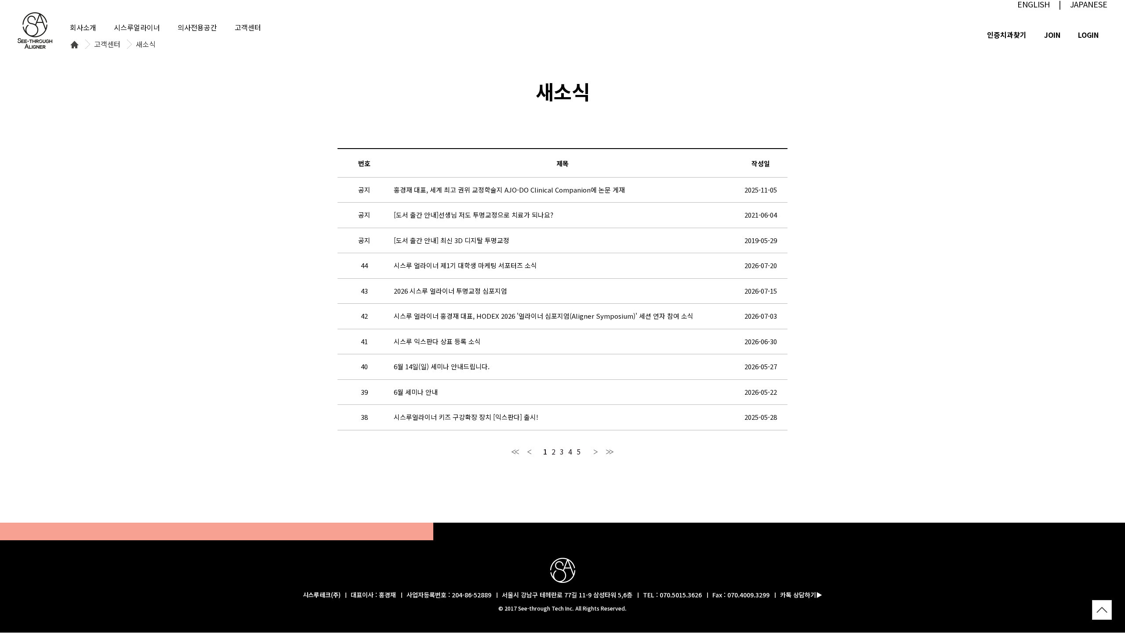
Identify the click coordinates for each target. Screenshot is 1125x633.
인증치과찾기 (1007, 34)
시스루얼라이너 (137, 27)
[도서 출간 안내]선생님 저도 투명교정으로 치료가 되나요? (473, 214)
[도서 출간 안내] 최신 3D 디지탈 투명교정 (451, 240)
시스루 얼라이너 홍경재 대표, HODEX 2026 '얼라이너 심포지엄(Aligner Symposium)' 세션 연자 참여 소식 (543, 315)
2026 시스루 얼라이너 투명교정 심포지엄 (450, 290)
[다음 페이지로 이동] (596, 451)
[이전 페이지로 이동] (529, 451)
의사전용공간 (197, 27)
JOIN (1052, 34)
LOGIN (1088, 34)
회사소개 (83, 27)
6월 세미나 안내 (416, 392)
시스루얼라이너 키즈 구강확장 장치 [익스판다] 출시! (466, 417)
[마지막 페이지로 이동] (609, 451)
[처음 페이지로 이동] (515, 451)
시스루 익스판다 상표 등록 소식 (437, 341)
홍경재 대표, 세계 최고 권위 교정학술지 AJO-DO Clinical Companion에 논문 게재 (509, 189)
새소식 (146, 44)
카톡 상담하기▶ (801, 594)
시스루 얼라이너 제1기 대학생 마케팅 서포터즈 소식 (465, 265)
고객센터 (107, 44)
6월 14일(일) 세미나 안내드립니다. (442, 366)
